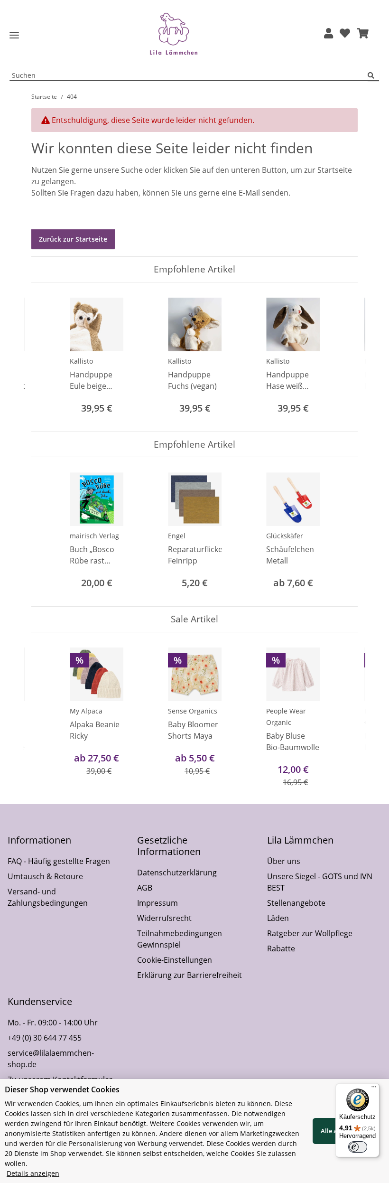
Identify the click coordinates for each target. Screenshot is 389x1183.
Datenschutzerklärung (177, 872)
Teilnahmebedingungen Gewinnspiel (179, 939)
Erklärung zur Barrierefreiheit (189, 975)
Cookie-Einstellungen (174, 960)
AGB (144, 888)
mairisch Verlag (94, 535)
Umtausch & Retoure (45, 876)
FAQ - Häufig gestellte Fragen (59, 861)
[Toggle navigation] (14, 35)
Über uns (283, 861)
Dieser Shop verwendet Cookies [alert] (62, 1089)
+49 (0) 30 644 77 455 (45, 1038)
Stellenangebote (296, 903)
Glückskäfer (284, 535)
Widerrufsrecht (164, 918)
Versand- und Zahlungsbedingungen (48, 897)
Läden (278, 918)
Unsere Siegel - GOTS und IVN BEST (319, 882)
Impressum (157, 903)
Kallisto (81, 361)
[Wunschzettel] (344, 34)
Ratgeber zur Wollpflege (309, 933)
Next (342, 356)
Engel (176, 535)
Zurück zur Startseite (73, 239)
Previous (47, 356)
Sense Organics (192, 710)
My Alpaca (86, 710)
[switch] (357, 1147)
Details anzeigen (33, 1173)
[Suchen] (373, 75)
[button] (328, 34)
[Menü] (374, 1089)
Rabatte (281, 948)
